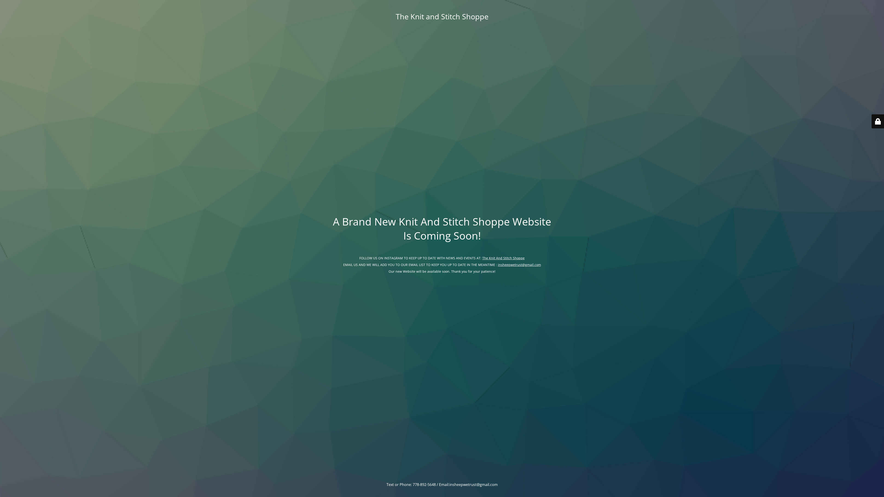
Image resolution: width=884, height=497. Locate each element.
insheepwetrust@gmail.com (519, 265)
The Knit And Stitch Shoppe (503, 258)
